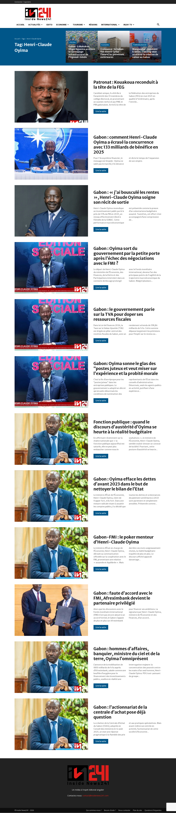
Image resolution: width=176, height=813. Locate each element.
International (109, 24)
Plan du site (137, 810)
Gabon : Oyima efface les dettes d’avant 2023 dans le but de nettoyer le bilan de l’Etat (125, 484)
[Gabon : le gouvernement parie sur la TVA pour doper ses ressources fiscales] (51, 325)
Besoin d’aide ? (110, 810)
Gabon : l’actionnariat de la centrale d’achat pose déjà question (120, 712)
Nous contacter (124, 810)
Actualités (34, 24)
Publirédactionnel (139, 45)
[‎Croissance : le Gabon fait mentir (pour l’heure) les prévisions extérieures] (114, 47)
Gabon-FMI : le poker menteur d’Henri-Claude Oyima (124, 539)
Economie (61, 24)
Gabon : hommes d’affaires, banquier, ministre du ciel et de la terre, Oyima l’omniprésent (127, 653)
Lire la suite (101, 111)
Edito (49, 24)
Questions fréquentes (153, 810)
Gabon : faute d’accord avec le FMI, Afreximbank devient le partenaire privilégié (123, 598)
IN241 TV (127, 24)
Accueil (20, 24)
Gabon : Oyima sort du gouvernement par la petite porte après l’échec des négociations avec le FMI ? (127, 256)
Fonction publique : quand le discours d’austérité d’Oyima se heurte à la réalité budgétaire (125, 426)
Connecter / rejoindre (23, 2)
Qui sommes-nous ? (93, 810)
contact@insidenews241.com (95, 795)
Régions (93, 24)
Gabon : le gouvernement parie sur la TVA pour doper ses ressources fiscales (124, 314)
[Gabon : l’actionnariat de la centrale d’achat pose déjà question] (51, 724)
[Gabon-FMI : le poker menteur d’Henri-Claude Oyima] (51, 553)
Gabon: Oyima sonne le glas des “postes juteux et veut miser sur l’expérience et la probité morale (126, 368)
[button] (158, 25)
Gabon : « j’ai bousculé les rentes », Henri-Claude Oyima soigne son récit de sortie (126, 197)
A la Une (72, 42)
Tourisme (78, 24)
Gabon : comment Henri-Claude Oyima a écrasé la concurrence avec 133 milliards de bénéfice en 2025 (126, 145)
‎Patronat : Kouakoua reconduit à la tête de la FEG (126, 85)
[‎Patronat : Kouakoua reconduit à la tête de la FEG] (51, 97)
